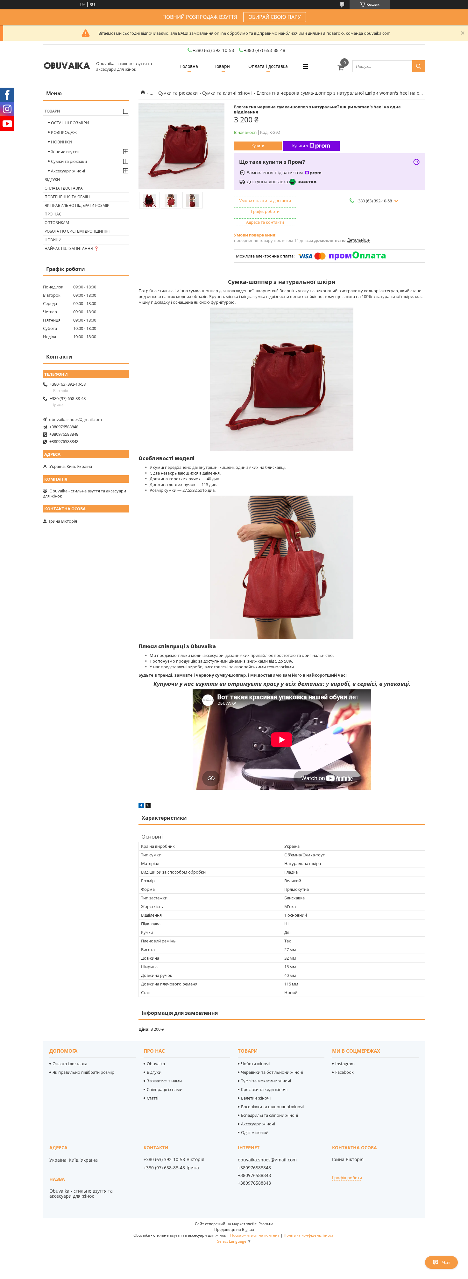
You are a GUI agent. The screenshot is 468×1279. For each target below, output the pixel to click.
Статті (152, 1098)
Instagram (345, 1063)
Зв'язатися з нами (164, 1081)
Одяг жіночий (254, 1132)
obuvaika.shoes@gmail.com (75, 419)
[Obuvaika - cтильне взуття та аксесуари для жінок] (67, 66)
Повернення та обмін (67, 197)
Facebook (344, 1072)
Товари (222, 66)
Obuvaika (156, 1063)
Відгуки (52, 179)
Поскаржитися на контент (255, 1235)
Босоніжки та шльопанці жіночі (272, 1106)
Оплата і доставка (268, 66)
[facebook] (141, 807)
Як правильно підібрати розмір (77, 205)
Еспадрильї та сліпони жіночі (269, 1115)
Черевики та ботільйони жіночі (272, 1072)
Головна (189, 66)
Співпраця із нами (164, 1089)
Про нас (53, 214)
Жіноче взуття (65, 152)
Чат (446, 1262)
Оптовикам (57, 222)
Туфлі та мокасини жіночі (266, 1081)
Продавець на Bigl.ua (234, 1229)
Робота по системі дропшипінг (77, 231)
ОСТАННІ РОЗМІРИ (70, 123)
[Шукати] (418, 66)
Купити (258, 146)
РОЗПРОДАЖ (64, 132)
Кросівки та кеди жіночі (264, 1089)
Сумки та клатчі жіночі (227, 93)
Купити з (300, 146)
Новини (53, 240)
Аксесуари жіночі (68, 171)
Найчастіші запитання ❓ (72, 248)
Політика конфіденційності (309, 1235)
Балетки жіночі (256, 1098)
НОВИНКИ (61, 142)
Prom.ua (266, 1223)
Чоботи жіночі (255, 1063)
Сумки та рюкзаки (178, 93)
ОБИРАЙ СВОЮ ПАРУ (274, 16)
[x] (148, 807)
